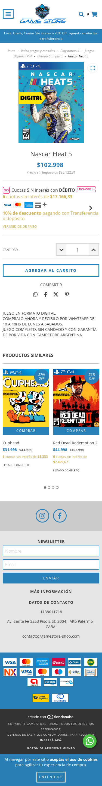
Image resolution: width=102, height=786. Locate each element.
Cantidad (10, 249)
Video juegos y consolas (38, 50)
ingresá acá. (51, 740)
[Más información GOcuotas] (86, 190)
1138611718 (51, 611)
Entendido (51, 777)
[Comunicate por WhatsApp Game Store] (90, 741)
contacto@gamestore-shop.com (51, 636)
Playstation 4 (69, 50)
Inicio (12, 50)
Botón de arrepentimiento (51, 748)
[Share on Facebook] (46, 294)
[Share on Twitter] (56, 294)
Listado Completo (50, 56)
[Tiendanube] (51, 718)
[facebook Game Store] (60, 516)
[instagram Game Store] (42, 516)
